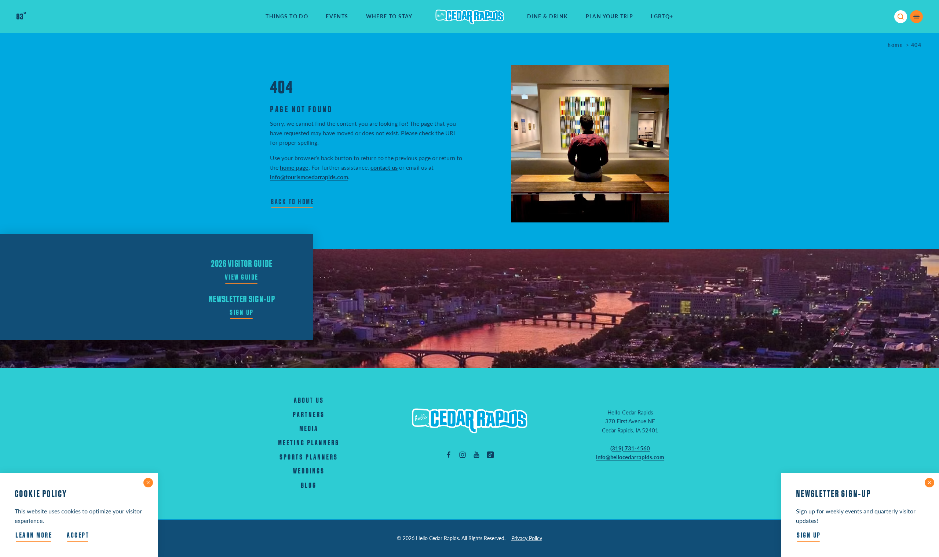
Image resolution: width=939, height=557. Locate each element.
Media (308, 429)
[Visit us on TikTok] (490, 454)
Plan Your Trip (609, 16)
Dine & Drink (547, 16)
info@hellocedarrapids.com (630, 457)
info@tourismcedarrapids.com (309, 177)
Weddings (309, 471)
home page (294, 167)
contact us (384, 167)
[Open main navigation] (916, 16)
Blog (309, 486)
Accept (78, 535)
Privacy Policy (526, 538)
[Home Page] (469, 420)
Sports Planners (308, 457)
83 (21, 16)
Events (337, 16)
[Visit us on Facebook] (448, 454)
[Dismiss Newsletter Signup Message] (929, 482)
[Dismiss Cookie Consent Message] (148, 482)
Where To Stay (389, 16)
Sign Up (242, 313)
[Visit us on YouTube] (476, 454)
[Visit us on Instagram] (462, 454)
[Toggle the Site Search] (900, 16)
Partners (309, 415)
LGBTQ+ (662, 16)
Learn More (33, 535)
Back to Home (292, 202)
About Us (309, 400)
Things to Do (287, 16)
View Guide (242, 277)
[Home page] (470, 16)
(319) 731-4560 (630, 448)
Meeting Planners (308, 443)
